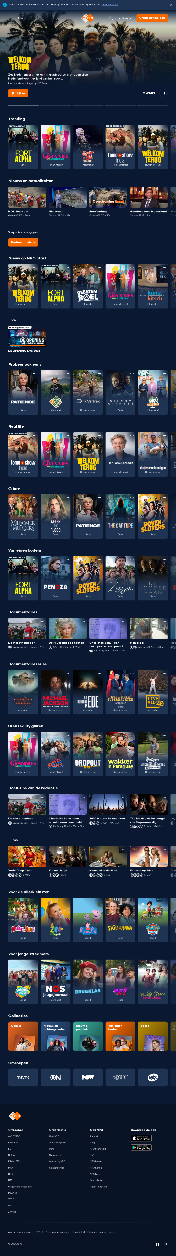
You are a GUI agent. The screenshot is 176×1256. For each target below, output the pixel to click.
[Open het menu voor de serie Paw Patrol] (164, 901)
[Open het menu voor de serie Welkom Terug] (164, 128)
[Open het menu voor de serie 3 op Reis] (67, 373)
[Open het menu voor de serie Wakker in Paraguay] (132, 735)
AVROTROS (14, 1136)
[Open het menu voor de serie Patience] (34, 373)
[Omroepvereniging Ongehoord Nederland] (55, 1077)
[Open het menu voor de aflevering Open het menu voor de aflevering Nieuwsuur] (83, 190)
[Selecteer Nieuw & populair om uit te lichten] (152, 104)
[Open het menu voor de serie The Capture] (132, 497)
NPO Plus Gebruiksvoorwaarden (52, 1232)
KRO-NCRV (14, 1161)
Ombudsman (96, 1180)
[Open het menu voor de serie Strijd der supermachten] (132, 673)
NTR (10, 1180)
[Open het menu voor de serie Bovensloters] (164, 497)
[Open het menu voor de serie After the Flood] (67, 497)
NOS (10, 1174)
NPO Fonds (95, 1174)
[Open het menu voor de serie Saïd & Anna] (132, 901)
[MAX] (153, 1077)
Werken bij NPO (57, 1161)
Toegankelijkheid (57, 1143)
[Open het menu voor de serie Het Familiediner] (132, 435)
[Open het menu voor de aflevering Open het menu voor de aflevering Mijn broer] (164, 621)
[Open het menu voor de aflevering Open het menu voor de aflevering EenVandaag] (124, 190)
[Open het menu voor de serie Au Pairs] (67, 735)
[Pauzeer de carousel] (164, 93)
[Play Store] (141, 1147)
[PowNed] (88, 1077)
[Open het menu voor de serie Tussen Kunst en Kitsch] (164, 267)
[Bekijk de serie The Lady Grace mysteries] (153, 982)
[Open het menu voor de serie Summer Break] (34, 963)
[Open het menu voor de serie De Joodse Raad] (164, 559)
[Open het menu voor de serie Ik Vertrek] (99, 373)
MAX (10, 1168)
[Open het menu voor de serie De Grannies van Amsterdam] (67, 128)
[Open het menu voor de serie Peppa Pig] (99, 901)
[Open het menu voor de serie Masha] (34, 901)
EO (9, 1149)
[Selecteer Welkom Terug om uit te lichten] (23, 104)
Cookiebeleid (78, 1232)
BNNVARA (13, 1143)
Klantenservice (56, 1168)
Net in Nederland (98, 1187)
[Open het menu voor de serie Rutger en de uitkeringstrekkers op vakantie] (164, 735)
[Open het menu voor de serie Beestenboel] (99, 267)
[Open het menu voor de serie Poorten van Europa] (34, 673)
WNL (10, 1206)
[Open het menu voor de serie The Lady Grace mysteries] (164, 963)
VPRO (11, 1199)
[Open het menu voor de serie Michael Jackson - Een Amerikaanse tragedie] (67, 673)
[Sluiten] (171, 5)
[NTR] (23, 1077)
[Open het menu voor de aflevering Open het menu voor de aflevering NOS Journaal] (43, 190)
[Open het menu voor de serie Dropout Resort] (99, 735)
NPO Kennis (96, 1168)
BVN (92, 1155)
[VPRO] (120, 1077)
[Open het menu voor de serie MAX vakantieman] (164, 373)
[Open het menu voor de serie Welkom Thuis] (132, 963)
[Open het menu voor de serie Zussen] (132, 559)
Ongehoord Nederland (20, 1187)
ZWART (12, 1212)
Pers (51, 1149)
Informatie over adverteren (101, 1232)
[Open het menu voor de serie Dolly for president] (99, 128)
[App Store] (141, 1138)
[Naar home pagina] (88, 18)
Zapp (93, 1143)
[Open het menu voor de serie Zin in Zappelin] (67, 901)
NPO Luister (96, 1161)
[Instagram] (166, 1245)
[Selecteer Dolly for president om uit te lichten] (55, 104)
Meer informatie (110, 4)
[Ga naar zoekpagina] (111, 18)
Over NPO (54, 1136)
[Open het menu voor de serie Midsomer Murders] (34, 497)
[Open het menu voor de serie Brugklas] (99, 963)
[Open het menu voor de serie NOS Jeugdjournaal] (67, 963)
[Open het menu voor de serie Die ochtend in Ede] (99, 673)
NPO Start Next (98, 1149)
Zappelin (94, 1136)
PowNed (12, 1193)
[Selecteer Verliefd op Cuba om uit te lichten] (120, 104)
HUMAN (12, 1155)
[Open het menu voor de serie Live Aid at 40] (164, 673)
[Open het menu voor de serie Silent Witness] (132, 373)
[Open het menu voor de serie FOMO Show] (132, 128)
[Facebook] (157, 1245)
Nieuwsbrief (55, 1155)
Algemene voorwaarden (20, 1232)
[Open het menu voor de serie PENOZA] (67, 559)
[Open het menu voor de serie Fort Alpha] (34, 128)
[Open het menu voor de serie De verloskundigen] (164, 435)
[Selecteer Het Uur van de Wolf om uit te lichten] (88, 104)
